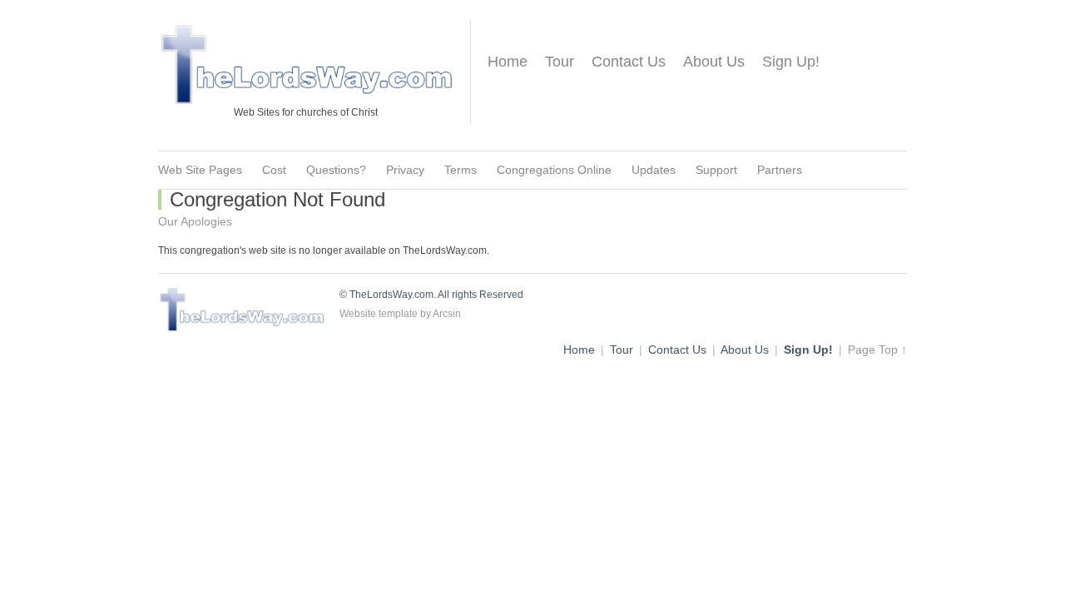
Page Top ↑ (877, 350)
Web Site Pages (200, 169)
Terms (460, 169)
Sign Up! (791, 61)
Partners (779, 169)
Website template (378, 314)
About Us (714, 61)
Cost (274, 169)
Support (716, 169)
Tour (559, 61)
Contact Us (629, 61)
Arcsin (447, 314)
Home (508, 61)
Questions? (336, 169)
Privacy (405, 169)
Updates (654, 169)
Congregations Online (554, 169)
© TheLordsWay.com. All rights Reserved (431, 294)
